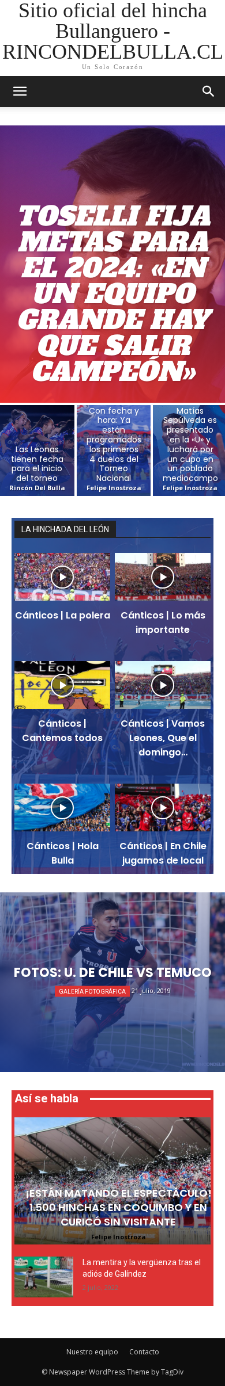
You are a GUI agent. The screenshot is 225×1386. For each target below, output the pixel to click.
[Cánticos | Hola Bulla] (62, 807)
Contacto (144, 1352)
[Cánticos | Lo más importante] (163, 577)
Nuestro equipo (92, 1352)
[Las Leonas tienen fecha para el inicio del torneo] (37, 450)
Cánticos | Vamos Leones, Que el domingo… (163, 738)
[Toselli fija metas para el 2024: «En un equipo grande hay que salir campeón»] (112, 264)
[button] (209, 91)
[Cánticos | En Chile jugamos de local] (163, 807)
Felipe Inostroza (118, 1236)
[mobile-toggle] (19, 91)
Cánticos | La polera (62, 615)
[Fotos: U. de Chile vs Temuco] (112, 982)
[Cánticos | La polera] (62, 577)
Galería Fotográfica (92, 991)
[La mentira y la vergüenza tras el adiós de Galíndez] (43, 1277)
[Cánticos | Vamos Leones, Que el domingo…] (163, 685)
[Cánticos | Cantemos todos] (62, 685)
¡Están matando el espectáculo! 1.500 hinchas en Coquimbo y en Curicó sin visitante (118, 1207)
